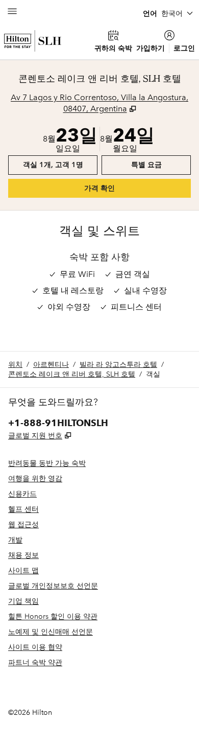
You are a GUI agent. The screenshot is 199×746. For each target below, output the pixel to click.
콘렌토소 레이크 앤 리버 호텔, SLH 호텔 (71, 374)
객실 (153, 374)
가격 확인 (115, 188)
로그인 (184, 48)
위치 (15, 364)
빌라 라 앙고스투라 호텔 (118, 364)
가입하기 (150, 48)
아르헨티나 (51, 364)
